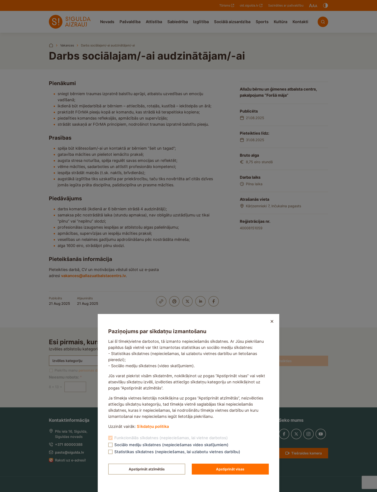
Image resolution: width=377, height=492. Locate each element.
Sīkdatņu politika (153, 426)
